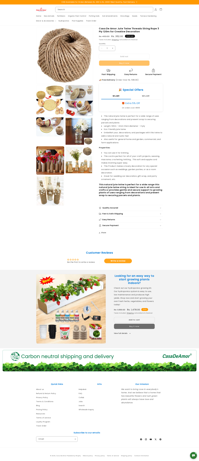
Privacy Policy (42, 397)
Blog (38, 405)
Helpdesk (82, 389)
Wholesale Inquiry (86, 409)
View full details (121, 333)
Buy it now (124, 63)
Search (82, 405)
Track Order (41, 426)
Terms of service (43, 418)
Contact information (141, 456)
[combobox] (104, 9)
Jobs (81, 401)
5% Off (116, 96)
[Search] (150, 9)
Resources (40, 414)
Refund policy (88, 456)
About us (40, 389)
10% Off (145, 96)
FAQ (80, 393)
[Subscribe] (75, 439)
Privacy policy (100, 456)
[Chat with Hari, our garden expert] (193, 455)
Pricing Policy (41, 409)
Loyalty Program (43, 422)
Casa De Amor (61, 456)
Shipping (115, 40)
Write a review (118, 261)
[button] (46, 20)
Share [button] (103, 232)
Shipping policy (126, 456)
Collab (81, 397)
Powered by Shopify (74, 456)
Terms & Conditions (44, 401)
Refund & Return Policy (46, 393)
